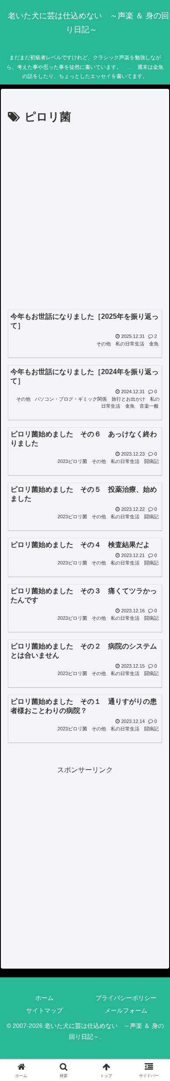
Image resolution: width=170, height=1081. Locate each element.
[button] (152, 1036)
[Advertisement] (85, 216)
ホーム (44, 997)
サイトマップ (44, 1010)
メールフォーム (126, 1010)
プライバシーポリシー (125, 997)
